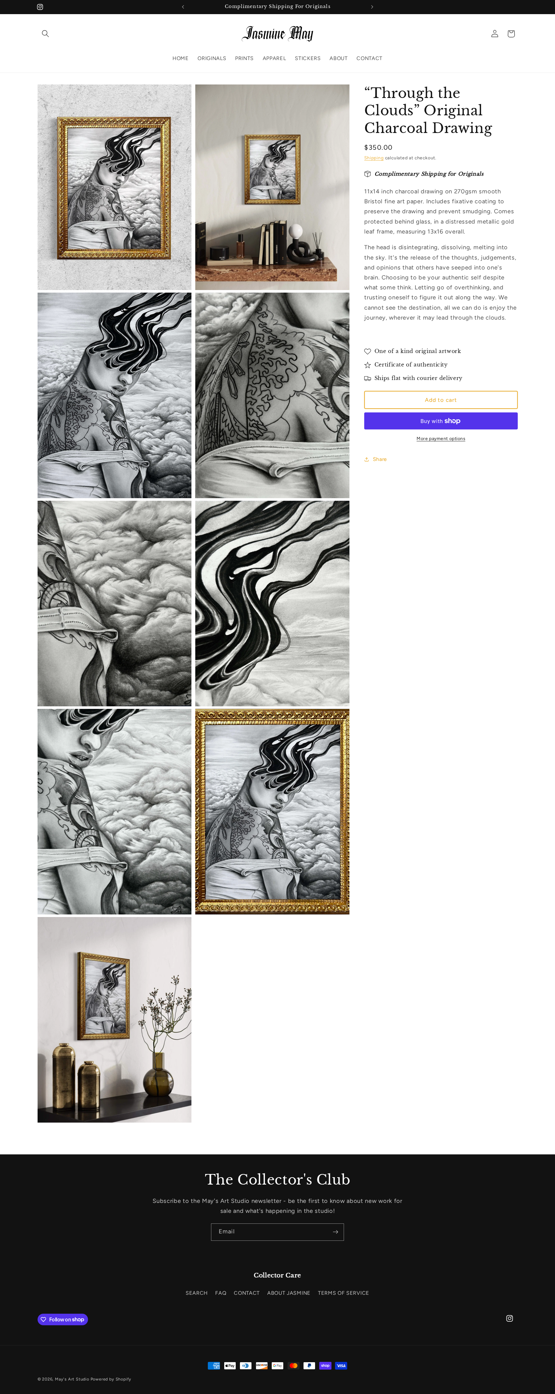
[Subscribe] (335, 1232)
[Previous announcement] (183, 7)
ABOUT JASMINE (289, 1293)
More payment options (441, 438)
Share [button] (380, 459)
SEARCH (197, 1293)
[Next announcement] (372, 7)
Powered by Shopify (111, 1379)
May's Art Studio (72, 1379)
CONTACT (247, 1293)
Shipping (373, 158)
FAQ (220, 1293)
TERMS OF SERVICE (343, 1293)
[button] (46, 34)
